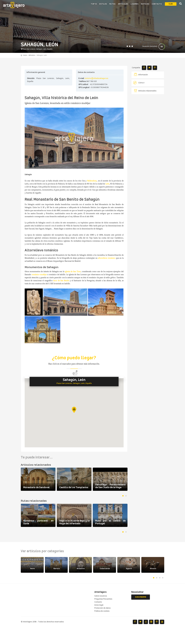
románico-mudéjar (39, 274)
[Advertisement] (147, 134)
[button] (74, 410)
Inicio (25, 55)
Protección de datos (102, 608)
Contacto (157, 4)
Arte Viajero (14, 5)
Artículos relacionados (147, 91)
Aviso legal (98, 605)
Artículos (123, 4)
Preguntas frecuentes (103, 599)
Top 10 (94, 4)
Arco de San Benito (61, 280)
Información (143, 75)
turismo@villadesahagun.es (96, 78)
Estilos (103, 4)
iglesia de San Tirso (73, 271)
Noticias (145, 4)
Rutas (112, 4)
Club (171, 4)
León (107, 183)
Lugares (134, 4)
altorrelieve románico (106, 258)
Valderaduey (92, 180)
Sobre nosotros (100, 596)
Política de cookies (101, 611)
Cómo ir (141, 83)
